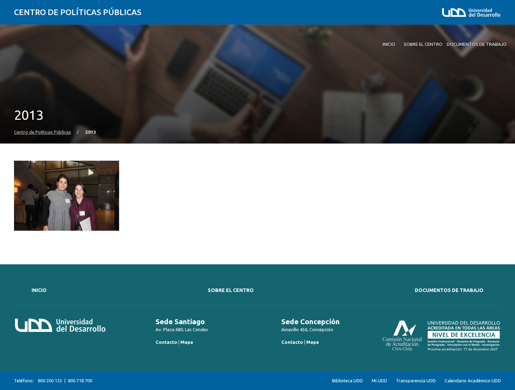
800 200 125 (50, 380)
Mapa (186, 342)
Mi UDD (379, 380)
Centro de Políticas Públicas (78, 12)
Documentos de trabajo (449, 290)
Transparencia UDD (416, 380)
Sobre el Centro (231, 290)
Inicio (39, 290)
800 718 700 (80, 380)
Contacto (166, 342)
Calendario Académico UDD (473, 380)
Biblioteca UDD (347, 380)
